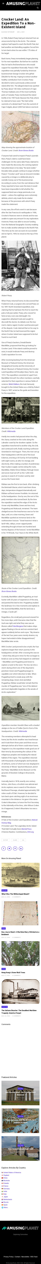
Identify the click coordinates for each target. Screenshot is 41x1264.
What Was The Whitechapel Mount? (15, 894)
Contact (17, 1257)
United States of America (12, 1172)
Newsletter (25, 1257)
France (6, 1186)
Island (15, 840)
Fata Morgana (18, 626)
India (5, 1191)
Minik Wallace (14, 384)
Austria (20, 1088)
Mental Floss (26, 829)
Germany (7, 1189)
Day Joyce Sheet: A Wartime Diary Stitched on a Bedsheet (20, 933)
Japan (6, 1197)
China (3, 928)
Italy (5, 1194)
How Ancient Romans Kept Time (20, 1149)
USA (23, 840)
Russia (6, 1202)
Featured (20, 1145)
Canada (6, 1183)
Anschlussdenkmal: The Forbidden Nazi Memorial (20, 1093)
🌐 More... (4, 1207)
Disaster (4, 1007)
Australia (7, 1181)
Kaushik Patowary (8, 32)
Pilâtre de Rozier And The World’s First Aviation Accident (20, 1121)
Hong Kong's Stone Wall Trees (13, 972)
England (4, 890)
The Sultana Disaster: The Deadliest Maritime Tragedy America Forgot (19, 1011)
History (5, 840)
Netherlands (8, 1199)
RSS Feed (33, 1257)
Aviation (20, 1116)
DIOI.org (30, 832)
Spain (5, 1205)
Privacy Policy (9, 1257)
